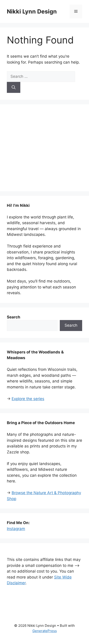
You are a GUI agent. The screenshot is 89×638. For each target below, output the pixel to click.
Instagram (16, 528)
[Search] (13, 87)
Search (71, 325)
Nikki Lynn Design (32, 11)
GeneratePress (44, 631)
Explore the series (28, 398)
